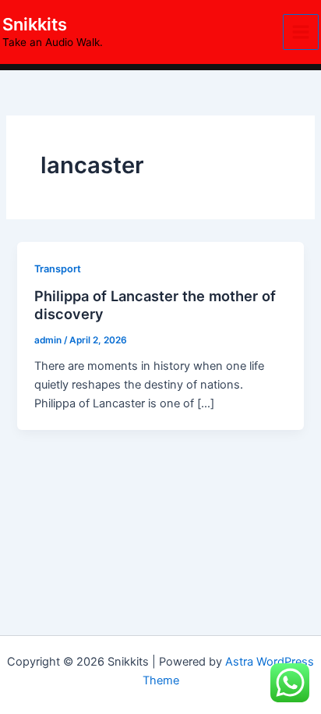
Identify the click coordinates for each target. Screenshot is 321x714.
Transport (57, 269)
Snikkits (34, 24)
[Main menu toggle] (301, 32)
